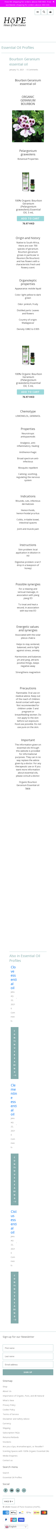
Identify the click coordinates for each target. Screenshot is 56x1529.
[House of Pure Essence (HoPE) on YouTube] (12, 1490)
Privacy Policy (9, 1405)
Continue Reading (14, 1051)
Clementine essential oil (14, 1099)
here (27, 788)
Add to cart (30, 218)
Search (6, 1472)
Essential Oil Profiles (17, 47)
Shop (5, 1386)
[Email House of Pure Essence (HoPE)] (24, 1490)
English (12, 1526)
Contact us (8, 1460)
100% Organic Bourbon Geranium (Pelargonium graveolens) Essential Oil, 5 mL (28, 206)
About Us (7, 1391)
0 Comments (32, 69)
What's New (8, 1400)
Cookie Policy (9, 1409)
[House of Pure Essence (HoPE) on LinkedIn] (18, 1490)
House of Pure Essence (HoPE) (25, 1506)
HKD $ (7, 1501)
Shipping (6, 1428)
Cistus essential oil (14, 1222)
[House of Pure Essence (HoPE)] (15, 24)
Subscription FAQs (11, 1432)
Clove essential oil (14, 977)
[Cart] (50, 12)
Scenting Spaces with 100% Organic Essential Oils (26, 1451)
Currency (7, 1423)
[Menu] (38, 12)
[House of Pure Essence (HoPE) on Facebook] (5, 1490)
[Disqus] (28, 844)
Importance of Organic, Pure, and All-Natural (23, 1395)
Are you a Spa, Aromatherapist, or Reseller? (23, 1446)
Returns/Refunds (11, 1437)
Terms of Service (11, 1414)
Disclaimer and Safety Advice (16, 1418)
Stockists (7, 1441)
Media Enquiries (10, 1455)
